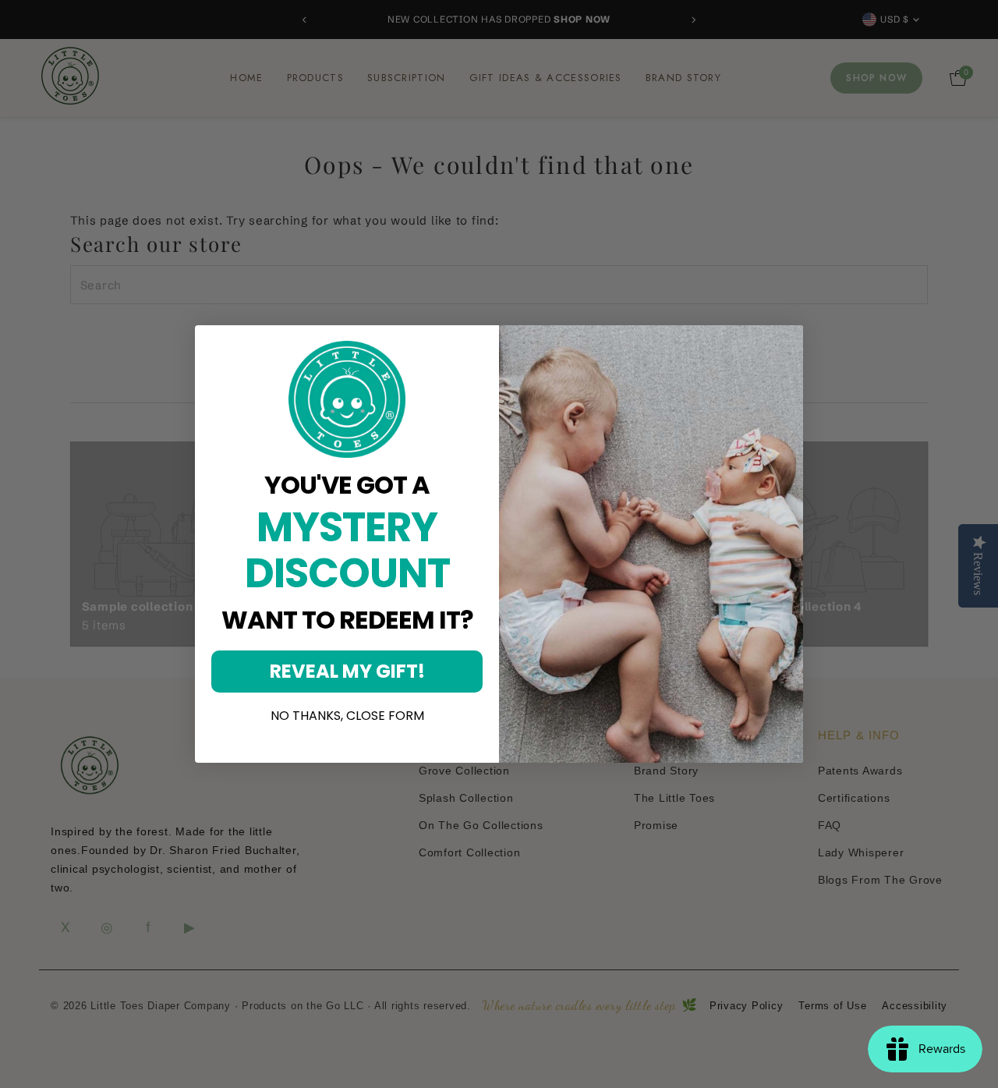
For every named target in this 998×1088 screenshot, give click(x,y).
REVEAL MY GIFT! (347, 671)
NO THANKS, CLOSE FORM (347, 716)
